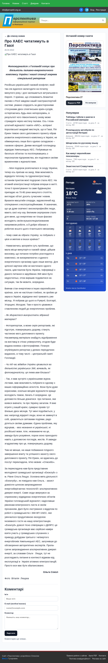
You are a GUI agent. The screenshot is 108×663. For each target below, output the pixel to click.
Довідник (35, 3)
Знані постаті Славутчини (79, 166)
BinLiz (5, 658)
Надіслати (11, 633)
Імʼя (6, 594)
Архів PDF (93, 656)
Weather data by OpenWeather (76, 288)
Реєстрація (101, 10)
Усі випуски (90, 103)
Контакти (45, 3)
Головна (5, 3)
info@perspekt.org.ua (11, 10)
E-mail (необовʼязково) (15, 604)
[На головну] (19, 20)
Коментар (9, 613)
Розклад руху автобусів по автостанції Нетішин (80, 131)
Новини (15, 3)
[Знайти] (103, 20)
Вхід (92, 10)
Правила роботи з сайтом (77, 656)
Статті (25, 3)
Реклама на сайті (99, 659)
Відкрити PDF (74, 103)
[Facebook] (81, 10)
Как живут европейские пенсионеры (78, 154)
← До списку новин (15, 36)
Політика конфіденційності (79, 659)
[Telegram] (87, 10)
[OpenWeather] (97, 182)
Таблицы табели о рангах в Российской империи (80, 118)
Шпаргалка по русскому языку (82, 143)
